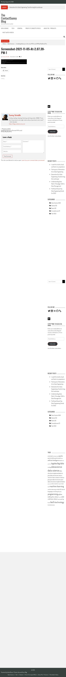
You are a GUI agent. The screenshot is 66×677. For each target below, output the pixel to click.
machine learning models (53, 489)
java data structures (55, 479)
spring (59, 499)
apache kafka (51, 458)
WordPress (10, 672)
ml (60, 489)
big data (60, 463)
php (60, 491)
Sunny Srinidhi (5, 56)
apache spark (57, 458)
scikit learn (51, 499)
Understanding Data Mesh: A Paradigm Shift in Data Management (58, 184)
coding (49, 467)
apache (61, 456)
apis (62, 458)
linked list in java (57, 483)
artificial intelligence (54, 460)
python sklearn (55, 497)
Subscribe (52, 132)
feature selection (56, 477)
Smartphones (55, 211)
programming (53, 494)
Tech (13, 28)
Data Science (5, 28)
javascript (49, 483)
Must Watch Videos (8, 32)
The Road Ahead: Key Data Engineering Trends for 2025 (57, 191)
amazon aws (55, 456)
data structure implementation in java (55, 473)
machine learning (57, 486)
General (19, 28)
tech (52, 502)
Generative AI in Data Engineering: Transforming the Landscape (25, 7)
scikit (62, 497)
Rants (52, 208)
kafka (52, 483)
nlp (59, 491)
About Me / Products (50, 28)
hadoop (62, 477)
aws (61, 460)
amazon (51, 456)
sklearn (56, 499)
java (49, 479)
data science (53, 470)
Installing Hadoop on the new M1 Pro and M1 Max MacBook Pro (31, 44)
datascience (56, 466)
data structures (54, 475)
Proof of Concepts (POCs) (33, 28)
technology (59, 502)
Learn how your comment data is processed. (33, 160)
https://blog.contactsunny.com (17, 124)
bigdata (54, 463)
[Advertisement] (23, 99)
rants (60, 497)
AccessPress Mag (22, 672)
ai (48, 456)
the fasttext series (51, 505)
